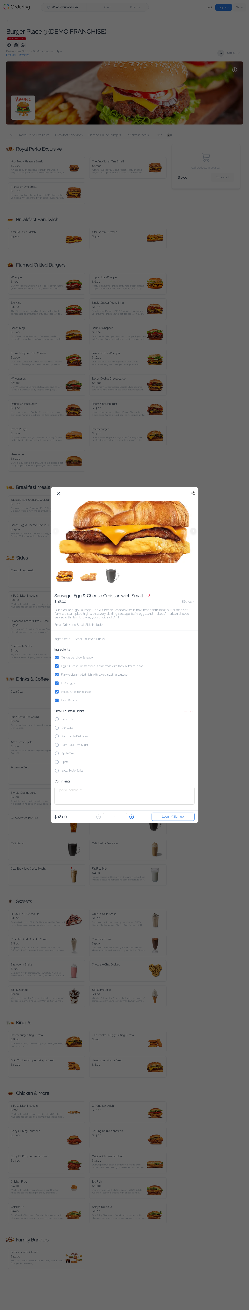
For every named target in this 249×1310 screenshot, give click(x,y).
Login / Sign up (173, 815)
